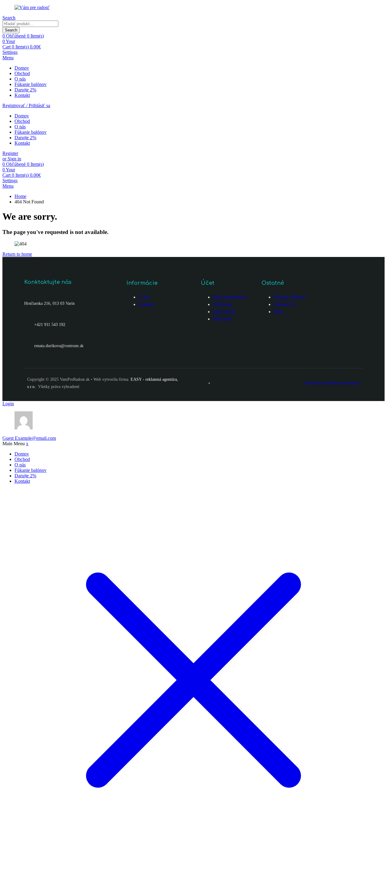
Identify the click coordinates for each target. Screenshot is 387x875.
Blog (278, 311)
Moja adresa (224, 311)
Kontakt (22, 95)
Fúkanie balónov (31, 84)
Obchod (22, 73)
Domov (22, 68)
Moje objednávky (229, 297)
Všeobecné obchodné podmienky (332, 383)
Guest (29, 438)
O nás (20, 78)
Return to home (17, 254)
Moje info (222, 318)
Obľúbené (223, 304)
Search (11, 30)
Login (8, 403)
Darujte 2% (25, 89)
